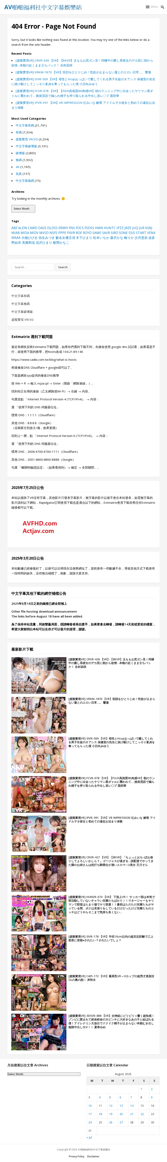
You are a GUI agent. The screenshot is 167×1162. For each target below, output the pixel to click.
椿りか (129, 237)
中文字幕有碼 (25, 125)
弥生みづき (46, 237)
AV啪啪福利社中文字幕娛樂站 (94, 1149)
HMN (99, 228)
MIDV (34, 233)
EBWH (63, 228)
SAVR (106, 233)
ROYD (87, 233)
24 (90, 1122)
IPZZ (120, 228)
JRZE (127, 228)
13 (121, 1106)
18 (100, 1114)
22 (142, 1114)
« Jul (89, 1137)
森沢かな (116, 237)
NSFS (53, 233)
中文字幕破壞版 (26, 146)
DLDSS (52, 228)
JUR (141, 228)
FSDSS (89, 228)
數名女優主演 (65, 237)
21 (131, 1114)
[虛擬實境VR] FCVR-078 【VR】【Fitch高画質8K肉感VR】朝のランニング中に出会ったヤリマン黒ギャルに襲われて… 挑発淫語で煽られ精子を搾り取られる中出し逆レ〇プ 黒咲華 (111, 782)
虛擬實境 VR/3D (27, 139)
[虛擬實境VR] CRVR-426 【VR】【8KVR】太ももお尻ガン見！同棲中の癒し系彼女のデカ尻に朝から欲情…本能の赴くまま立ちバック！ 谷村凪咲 (111, 663)
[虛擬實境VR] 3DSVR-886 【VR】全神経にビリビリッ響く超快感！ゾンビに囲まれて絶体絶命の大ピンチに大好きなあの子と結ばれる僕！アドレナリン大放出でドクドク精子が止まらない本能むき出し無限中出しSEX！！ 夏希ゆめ (111, 1021)
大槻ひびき (29, 237)
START (141, 233)
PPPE (62, 233)
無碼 (19, 160)
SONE (123, 233)
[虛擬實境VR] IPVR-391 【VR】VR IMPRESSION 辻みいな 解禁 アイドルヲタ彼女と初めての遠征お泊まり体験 (112, 819)
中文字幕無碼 (25, 181)
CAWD (32, 228)
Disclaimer (93, 1156)
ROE (79, 233)
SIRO (114, 233)
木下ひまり (84, 237)
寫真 (19, 174)
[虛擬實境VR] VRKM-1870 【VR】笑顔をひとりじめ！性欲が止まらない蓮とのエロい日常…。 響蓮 (83, 72)
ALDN (22, 228)
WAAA (16, 237)
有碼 (19, 132)
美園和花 (28, 242)
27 (121, 1122)
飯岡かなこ (61, 242)
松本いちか (101, 237)
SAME (96, 233)
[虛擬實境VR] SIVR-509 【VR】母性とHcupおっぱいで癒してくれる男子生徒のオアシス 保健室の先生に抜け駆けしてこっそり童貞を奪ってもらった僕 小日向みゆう (111, 742)
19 (110, 1114)
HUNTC (110, 228)
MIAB (15, 233)
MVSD (44, 233)
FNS (72, 228)
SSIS (132, 233)
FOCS (80, 228)
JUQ (135, 228)
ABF (14, 228)
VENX (151, 233)
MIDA (25, 233)
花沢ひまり (44, 242)
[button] (152, 7)
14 (131, 1106)
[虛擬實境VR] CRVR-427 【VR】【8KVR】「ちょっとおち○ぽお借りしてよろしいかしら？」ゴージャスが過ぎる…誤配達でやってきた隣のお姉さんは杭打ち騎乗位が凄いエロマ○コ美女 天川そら (111, 861)
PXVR (71, 233)
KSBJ (148, 228)
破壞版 (20, 153)
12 (110, 1106)
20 (121, 1114)
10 (90, 1106)
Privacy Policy (76, 1156)
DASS (42, 228)
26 (110, 1122)
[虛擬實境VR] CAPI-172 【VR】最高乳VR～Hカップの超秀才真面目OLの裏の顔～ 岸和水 (111, 978)
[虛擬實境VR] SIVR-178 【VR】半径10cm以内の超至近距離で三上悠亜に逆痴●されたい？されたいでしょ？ (110, 938)
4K (18, 167)
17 (90, 1114)
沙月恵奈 (141, 237)
